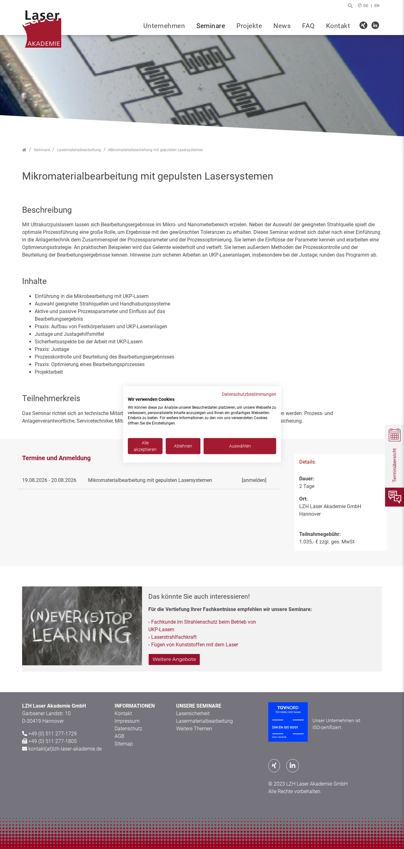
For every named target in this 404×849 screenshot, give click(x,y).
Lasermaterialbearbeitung (204, 721)
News (282, 26)
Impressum (127, 721)
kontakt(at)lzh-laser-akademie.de (65, 749)
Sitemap (124, 744)
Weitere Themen (194, 729)
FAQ (308, 26)
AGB (119, 736)
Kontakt (338, 26)
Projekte (249, 26)
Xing (364, 26)
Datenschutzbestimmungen (249, 394)
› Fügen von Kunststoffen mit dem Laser (193, 645)
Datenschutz (128, 729)
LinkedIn (376, 26)
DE (365, 5)
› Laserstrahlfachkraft (172, 637)
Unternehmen (164, 26)
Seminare (210, 26)
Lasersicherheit (193, 713)
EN (376, 5)
